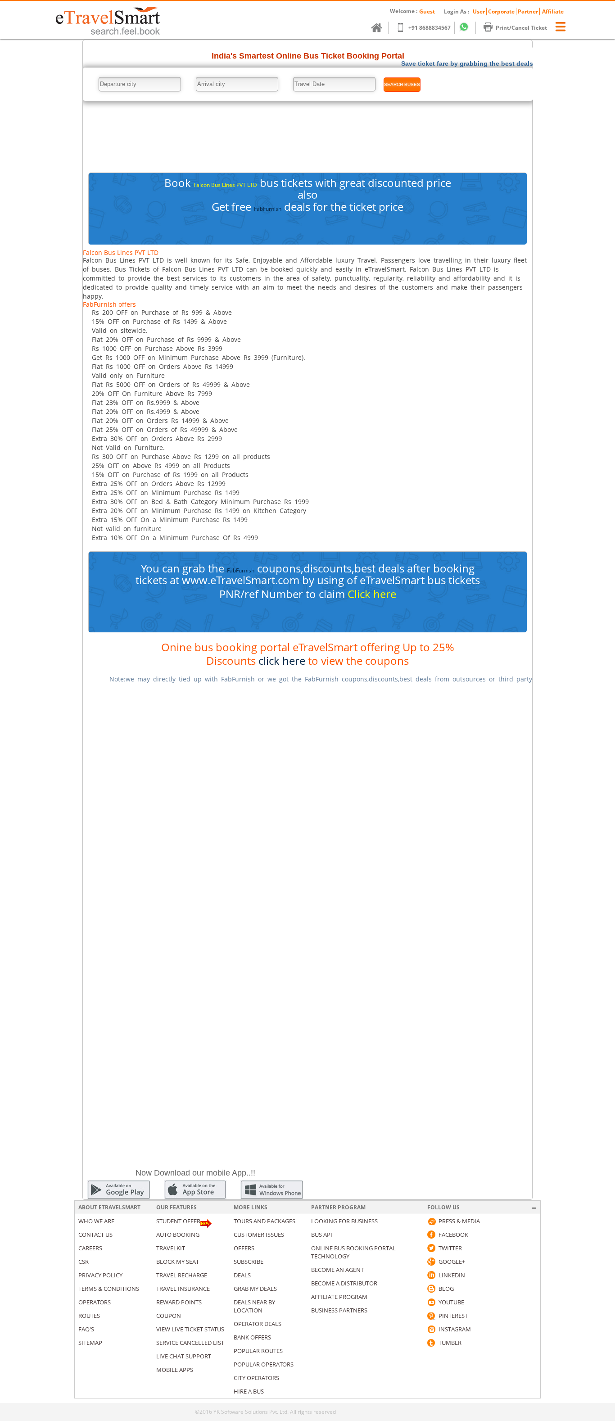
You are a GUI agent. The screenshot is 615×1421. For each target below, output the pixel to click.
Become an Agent (337, 1270)
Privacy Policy (100, 1275)
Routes (89, 1316)
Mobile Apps (174, 1370)
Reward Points (179, 1302)
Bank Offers (252, 1337)
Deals (242, 1275)
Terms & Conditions (108, 1289)
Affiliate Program (339, 1297)
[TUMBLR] (431, 1343)
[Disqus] (307, 804)
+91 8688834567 (429, 28)
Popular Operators (264, 1364)
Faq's (86, 1329)
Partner (528, 11)
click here (281, 660)
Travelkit (170, 1248)
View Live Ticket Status (190, 1329)
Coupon (168, 1316)
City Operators (256, 1378)
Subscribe (248, 1262)
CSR (83, 1262)
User (479, 11)
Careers (90, 1248)
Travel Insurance (183, 1289)
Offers (244, 1248)
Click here (372, 593)
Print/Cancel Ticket (521, 28)
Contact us (95, 1234)
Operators (94, 1302)
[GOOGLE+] (431, 1262)
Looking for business (344, 1221)
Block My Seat (177, 1262)
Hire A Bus (249, 1391)
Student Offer (178, 1221)
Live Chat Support (183, 1356)
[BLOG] (431, 1289)
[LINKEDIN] (431, 1275)
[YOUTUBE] (431, 1302)
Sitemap (90, 1343)
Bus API (321, 1234)
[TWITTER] (431, 1248)
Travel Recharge (181, 1275)
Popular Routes (258, 1351)
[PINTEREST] (431, 1316)
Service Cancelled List (190, 1343)
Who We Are (96, 1221)
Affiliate (553, 11)
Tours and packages (264, 1221)
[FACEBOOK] (431, 1234)
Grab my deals (255, 1289)
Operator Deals (257, 1324)
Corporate (501, 11)
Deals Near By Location (254, 1306)
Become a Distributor (344, 1283)
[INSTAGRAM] (431, 1329)
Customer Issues (259, 1234)
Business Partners (339, 1310)
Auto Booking (177, 1234)
